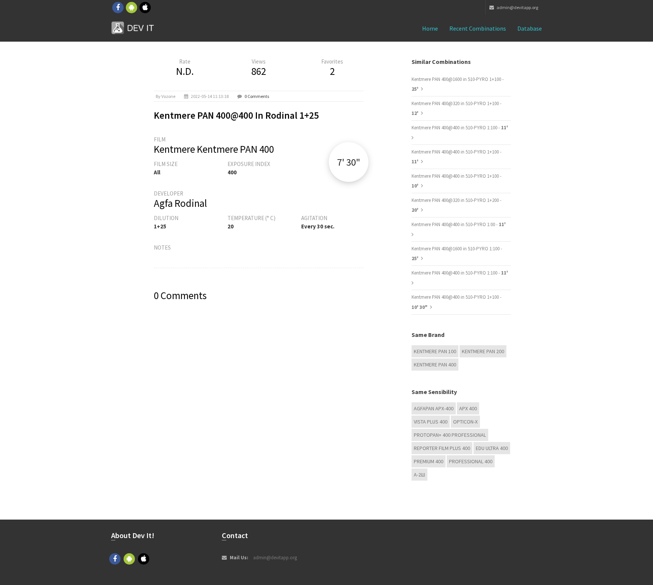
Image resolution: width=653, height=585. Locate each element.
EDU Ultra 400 (492, 448)
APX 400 (468, 408)
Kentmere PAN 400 (435, 364)
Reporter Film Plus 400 (442, 448)
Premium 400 (428, 461)
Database (529, 28)
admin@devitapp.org (517, 7)
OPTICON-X (465, 421)
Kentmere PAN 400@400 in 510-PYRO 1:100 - (460, 127)
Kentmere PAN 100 (435, 351)
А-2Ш (419, 474)
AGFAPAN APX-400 (433, 408)
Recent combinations (477, 28)
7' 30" (348, 162)
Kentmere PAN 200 (483, 351)
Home (430, 28)
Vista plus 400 (430, 421)
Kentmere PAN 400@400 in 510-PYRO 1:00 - (459, 224)
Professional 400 (470, 461)
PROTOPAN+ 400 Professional (450, 434)
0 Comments (256, 96)
